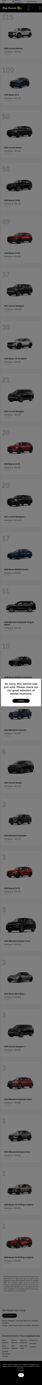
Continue (21, 701)
